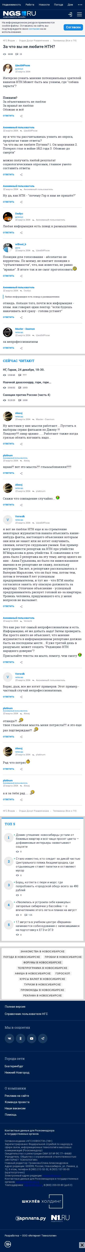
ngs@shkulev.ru (52, 1175)
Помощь (11, 1114)
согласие (34, 28)
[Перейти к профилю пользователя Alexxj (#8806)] (7, 416)
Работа (30, 4)
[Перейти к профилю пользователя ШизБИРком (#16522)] (7, 68)
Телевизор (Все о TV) (64, 40)
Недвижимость (11, 4)
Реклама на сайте (17, 1096)
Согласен (73, 27)
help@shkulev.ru (33, 1185)
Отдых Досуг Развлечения (34, 40)
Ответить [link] (8, 116)
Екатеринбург (14, 1066)
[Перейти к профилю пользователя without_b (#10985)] (7, 247)
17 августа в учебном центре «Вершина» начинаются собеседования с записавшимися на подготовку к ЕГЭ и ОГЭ (47, 926)
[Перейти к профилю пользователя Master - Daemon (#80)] (7, 332)
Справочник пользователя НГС (26, 1014)
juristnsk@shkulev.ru (27, 1181)
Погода (58, 4)
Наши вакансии (15, 1108)
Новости (44, 4)
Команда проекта (17, 1102)
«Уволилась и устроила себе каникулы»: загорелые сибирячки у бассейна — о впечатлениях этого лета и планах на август (46, 906)
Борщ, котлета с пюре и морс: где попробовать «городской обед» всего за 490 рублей (47, 886)
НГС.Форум (9, 40)
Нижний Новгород (17, 1072)
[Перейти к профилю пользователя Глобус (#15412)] (7, 217)
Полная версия (15, 1006)
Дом (70, 4)
